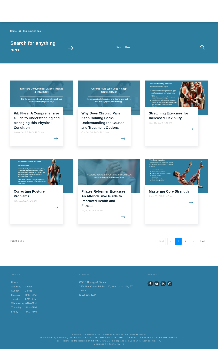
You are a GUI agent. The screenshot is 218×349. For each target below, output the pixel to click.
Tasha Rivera (116, 344)
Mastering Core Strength (169, 191)
